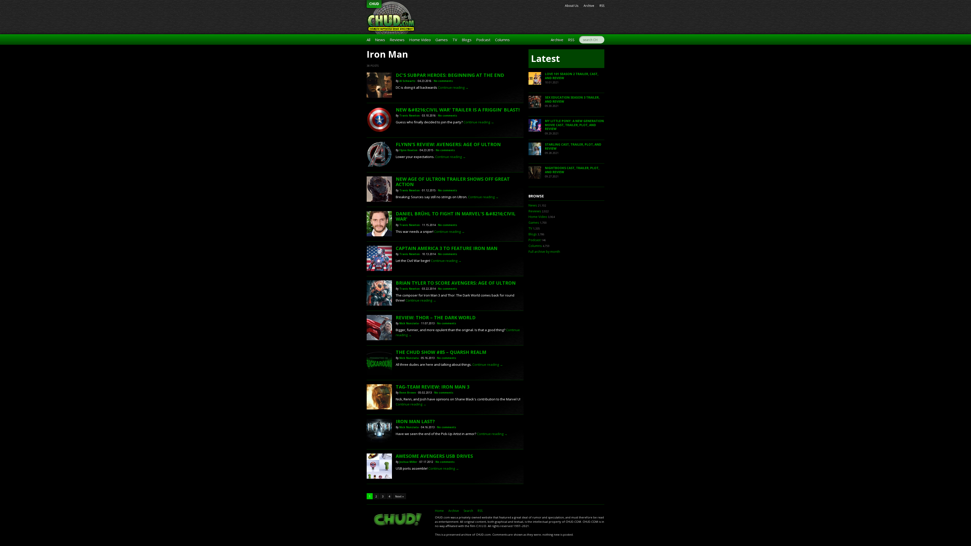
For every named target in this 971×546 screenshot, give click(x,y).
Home (439, 511)
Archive (589, 6)
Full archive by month (544, 251)
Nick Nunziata (409, 323)
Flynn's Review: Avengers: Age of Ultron (448, 144)
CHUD (374, 3)
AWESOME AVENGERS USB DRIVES (434, 456)
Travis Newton (409, 115)
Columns (502, 39)
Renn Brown (407, 392)
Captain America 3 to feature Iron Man (446, 248)
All (368, 39)
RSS (602, 6)
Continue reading (453, 87)
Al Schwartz (407, 81)
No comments (443, 81)
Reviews (397, 39)
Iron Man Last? (415, 421)
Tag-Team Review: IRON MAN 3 (432, 387)
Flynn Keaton (408, 150)
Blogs (467, 39)
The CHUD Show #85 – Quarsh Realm (441, 352)
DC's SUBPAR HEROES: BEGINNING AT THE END (450, 75)
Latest (545, 58)
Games (441, 39)
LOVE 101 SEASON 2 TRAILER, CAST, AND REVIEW (571, 76)
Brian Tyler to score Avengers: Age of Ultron (456, 283)
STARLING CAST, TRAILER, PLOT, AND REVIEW (573, 146)
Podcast (483, 39)
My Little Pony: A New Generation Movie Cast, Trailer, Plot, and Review (574, 125)
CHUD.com (398, 520)
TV (454, 39)
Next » (399, 496)
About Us (571, 6)
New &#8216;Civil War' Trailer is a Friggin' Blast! (458, 110)
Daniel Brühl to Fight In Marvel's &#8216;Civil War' (456, 216)
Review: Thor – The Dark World (436, 317)
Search (468, 511)
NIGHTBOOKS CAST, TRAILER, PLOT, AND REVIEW (572, 170)
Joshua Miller (408, 462)
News (380, 39)
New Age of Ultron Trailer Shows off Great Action (453, 182)
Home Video (420, 39)
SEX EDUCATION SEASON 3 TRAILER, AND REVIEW (572, 99)
